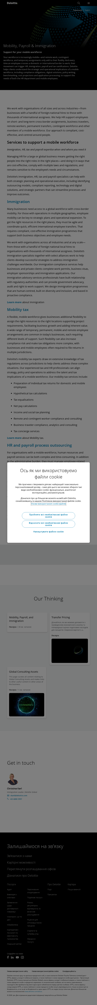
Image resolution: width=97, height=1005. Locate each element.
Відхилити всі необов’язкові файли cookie (48, 524)
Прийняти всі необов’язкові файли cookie (48, 515)
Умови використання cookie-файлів (48, 503)
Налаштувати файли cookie (48, 531)
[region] (48, 502)
